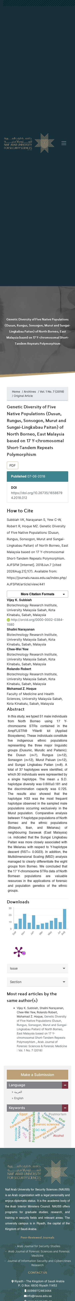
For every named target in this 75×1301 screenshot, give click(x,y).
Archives (30, 391)
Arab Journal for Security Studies (38, 1246)
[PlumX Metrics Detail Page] (19, 951)
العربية (17, 1092)
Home (16, 391)
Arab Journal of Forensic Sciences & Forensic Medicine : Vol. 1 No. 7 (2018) (42, 1046)
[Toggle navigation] (63, 143)
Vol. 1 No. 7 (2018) (52, 391)
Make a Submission (37, 1075)
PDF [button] (12, 465)
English (18, 1098)
